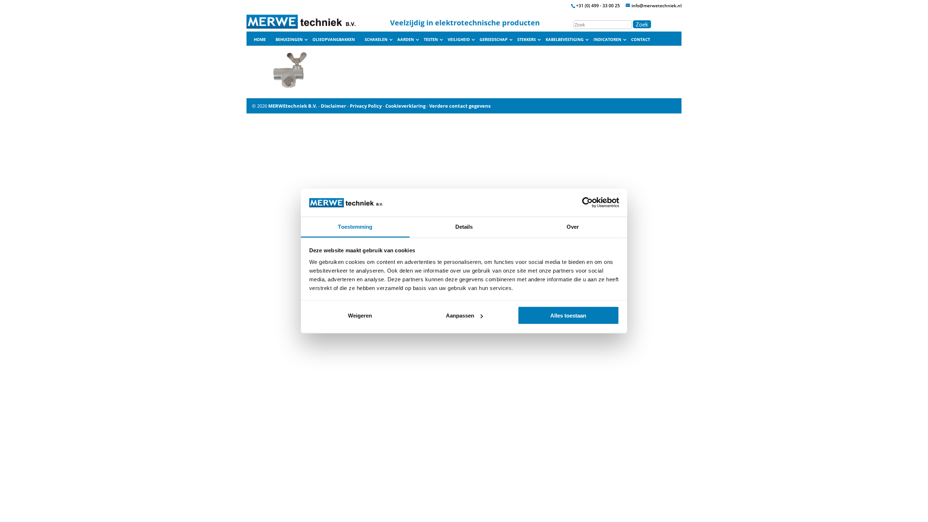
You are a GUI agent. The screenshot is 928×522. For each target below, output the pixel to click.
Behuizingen (289, 39)
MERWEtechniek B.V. (292, 106)
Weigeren (360, 315)
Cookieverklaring (405, 106)
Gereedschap (494, 39)
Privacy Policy (366, 106)
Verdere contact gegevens (459, 106)
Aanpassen (460, 315)
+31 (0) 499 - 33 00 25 (598, 6)
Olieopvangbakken (333, 39)
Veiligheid (459, 39)
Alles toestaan (568, 315)
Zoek (642, 24)
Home (260, 39)
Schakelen (376, 39)
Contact (640, 39)
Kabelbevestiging (565, 39)
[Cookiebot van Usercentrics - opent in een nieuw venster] (587, 202)
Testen (431, 39)
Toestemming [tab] (355, 226)
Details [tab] (464, 226)
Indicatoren (607, 39)
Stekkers (526, 39)
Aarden (405, 39)
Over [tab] (573, 226)
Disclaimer (333, 106)
